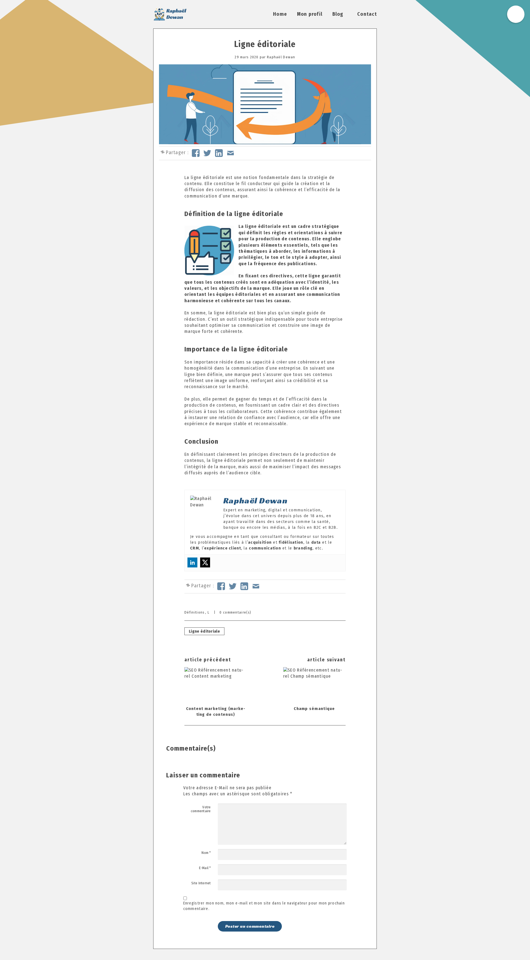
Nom (206, 853)
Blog (337, 14)
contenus (225, 189)
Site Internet (201, 883)
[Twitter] (205, 562)
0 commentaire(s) (235, 612)
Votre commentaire (201, 809)
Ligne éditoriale (265, 44)
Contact (367, 14)
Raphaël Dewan (281, 57)
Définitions (194, 612)
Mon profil (310, 14)
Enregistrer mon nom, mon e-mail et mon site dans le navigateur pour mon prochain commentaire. (264, 906)
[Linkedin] (192, 562)
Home (280, 14)
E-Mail (205, 868)
